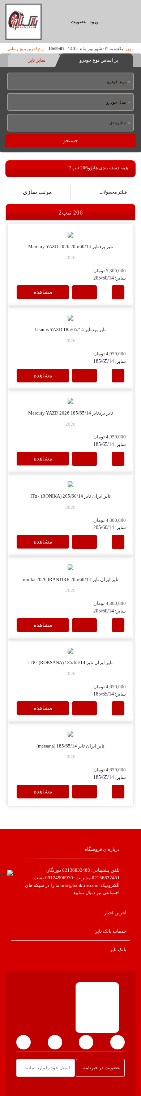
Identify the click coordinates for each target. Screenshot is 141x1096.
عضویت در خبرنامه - (100, 1067)
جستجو (70, 140)
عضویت (78, 21)
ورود (94, 21)
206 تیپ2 (78, 167)
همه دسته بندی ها (111, 167)
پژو (91, 167)
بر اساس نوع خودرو (98, 60)
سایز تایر (36, 60)
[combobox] (70, 82)
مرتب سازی (37, 192)
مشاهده (43, 292)
